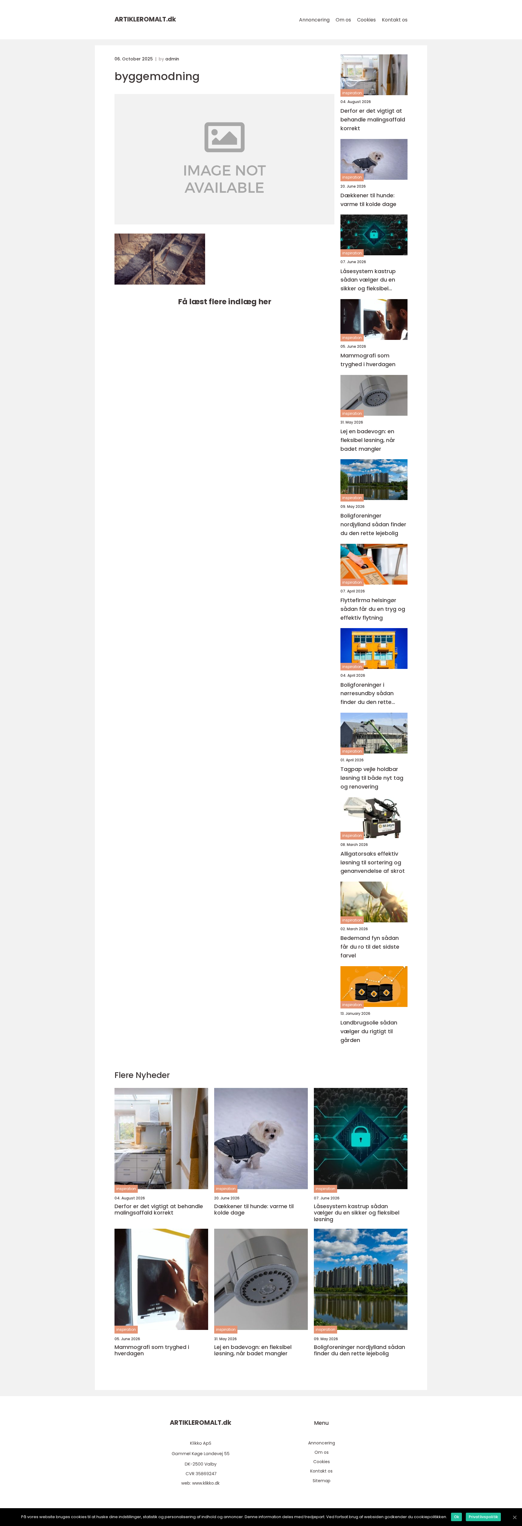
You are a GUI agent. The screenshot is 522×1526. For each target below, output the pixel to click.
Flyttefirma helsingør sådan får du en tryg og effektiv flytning (372, 608)
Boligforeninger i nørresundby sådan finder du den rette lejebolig (367, 694)
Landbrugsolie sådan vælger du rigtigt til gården (368, 1031)
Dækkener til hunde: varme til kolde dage (368, 200)
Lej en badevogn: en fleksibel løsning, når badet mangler (367, 440)
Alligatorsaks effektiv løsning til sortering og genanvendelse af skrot (372, 862)
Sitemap (321, 1481)
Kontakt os (395, 19)
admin (172, 59)
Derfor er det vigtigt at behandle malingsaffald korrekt (372, 119)
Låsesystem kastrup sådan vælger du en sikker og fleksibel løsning (368, 280)
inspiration (352, 92)
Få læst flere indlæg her (224, 301)
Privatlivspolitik (483, 1516)
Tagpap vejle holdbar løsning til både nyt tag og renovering (371, 777)
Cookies (366, 19)
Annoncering (314, 19)
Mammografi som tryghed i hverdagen (367, 360)
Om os (343, 19)
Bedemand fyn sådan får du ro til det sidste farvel (369, 946)
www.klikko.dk (206, 1483)
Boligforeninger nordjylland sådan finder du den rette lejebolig (373, 524)
